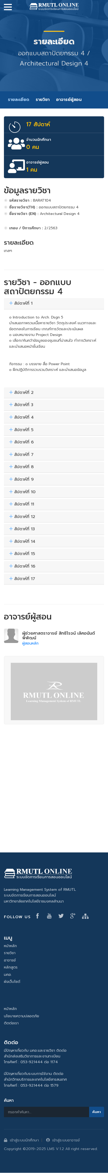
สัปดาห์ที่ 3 (23, 405)
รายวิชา (43, 100)
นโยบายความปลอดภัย (21, 1016)
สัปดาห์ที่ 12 (24, 517)
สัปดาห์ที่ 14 (24, 541)
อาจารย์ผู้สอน (69, 100)
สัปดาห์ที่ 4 (24, 417)
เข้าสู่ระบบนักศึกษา (24, 1140)
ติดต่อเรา (11, 1023)
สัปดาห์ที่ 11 (24, 504)
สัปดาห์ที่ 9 (24, 479)
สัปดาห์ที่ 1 (23, 303)
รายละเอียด (18, 100)
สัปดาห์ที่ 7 (24, 455)
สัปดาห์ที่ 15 (24, 554)
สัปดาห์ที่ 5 (24, 430)
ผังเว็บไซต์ (12, 981)
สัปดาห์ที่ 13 (24, 529)
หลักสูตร (11, 967)
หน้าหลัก (10, 946)
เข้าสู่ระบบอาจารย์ (66, 1140)
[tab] (54, 303)
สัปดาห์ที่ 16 (24, 566)
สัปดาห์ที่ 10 (25, 492)
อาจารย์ (10, 960)
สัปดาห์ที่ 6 (24, 442)
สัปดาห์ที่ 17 (24, 579)
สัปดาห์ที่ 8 (24, 467)
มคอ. (8, 974)
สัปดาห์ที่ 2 (24, 392)
